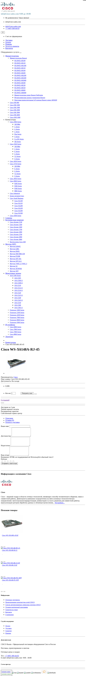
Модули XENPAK (16, 268)
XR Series (17, 141)
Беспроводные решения (14, 220)
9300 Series (18, 186)
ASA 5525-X (18, 295)
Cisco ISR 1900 (15, 107)
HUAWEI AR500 (19, 83)
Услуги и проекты (12, 46)
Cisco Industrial (15, 193)
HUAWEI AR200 (19, 73)
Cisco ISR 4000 (15, 115)
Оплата (8, 42)
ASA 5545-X (18, 300)
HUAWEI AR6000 (20, 93)
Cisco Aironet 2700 (16, 234)
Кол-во (8, 393)
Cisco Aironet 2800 (16, 237)
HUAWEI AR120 (19, 63)
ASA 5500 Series (15, 275)
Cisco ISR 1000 (15, 105)
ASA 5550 (17, 303)
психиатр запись (6, 672)
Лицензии (9, 337)
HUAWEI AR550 (19, 88)
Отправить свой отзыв (9, 463)
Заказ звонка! (17, 18)
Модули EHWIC (15, 246)
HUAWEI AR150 (19, 68)
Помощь (8, 44)
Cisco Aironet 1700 (16, 229)
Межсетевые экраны (13, 273)
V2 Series (17, 156)
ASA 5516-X (18, 290)
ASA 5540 (17, 298)
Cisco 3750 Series (15, 164)
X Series (17, 159)
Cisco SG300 (18, 211)
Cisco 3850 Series (15, 178)
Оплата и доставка (12, 422)
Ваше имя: (5, 426)
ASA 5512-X (18, 288)
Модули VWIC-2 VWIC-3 (18, 264)
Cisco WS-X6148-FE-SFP (10, 580)
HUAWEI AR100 (19, 60)
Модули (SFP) (10, 244)
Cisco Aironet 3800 (16, 239)
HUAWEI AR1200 (20, 65)
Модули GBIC (14, 249)
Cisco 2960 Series (15, 122)
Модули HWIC (15, 251)
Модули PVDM (15, 256)
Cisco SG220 (18, 208)
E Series (17, 151)
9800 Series (18, 191)
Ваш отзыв (5, 455)
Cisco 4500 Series (15, 216)
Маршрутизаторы (12, 56)
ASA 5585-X (18, 307)
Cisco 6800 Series (15, 327)
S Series (16, 137)
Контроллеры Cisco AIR (18, 242)
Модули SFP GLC (16, 261)
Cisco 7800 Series (15, 329)
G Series (17, 129)
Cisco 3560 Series (15, 144)
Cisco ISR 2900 (15, 110)
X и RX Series (19, 139)
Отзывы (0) (9, 420)
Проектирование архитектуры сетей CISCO (20, 602)
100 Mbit (17, 124)
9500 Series (18, 188)
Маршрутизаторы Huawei (18, 58)
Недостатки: (5, 445)
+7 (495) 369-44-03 (12, 656)
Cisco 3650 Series (15, 161)
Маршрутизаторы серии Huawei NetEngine (28, 95)
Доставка (8, 40)
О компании (9, 615)
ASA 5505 (17, 278)
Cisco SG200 (18, 206)
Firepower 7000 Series (17, 317)
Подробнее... (60, 503)
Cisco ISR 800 (14, 102)
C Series (17, 127)
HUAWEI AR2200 (20, 75)
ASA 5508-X (18, 283)
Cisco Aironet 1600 (16, 227)
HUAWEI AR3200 (20, 78)
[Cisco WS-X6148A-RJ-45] (16, 373)
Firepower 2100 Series (17, 312)
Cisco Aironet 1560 (16, 224)
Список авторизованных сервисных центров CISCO (23, 605)
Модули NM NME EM (17, 254)
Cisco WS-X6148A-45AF (10, 535)
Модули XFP (14, 271)
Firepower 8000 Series (17, 320)
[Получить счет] (2, 546)
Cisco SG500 (18, 213)
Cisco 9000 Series (15, 181)
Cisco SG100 (18, 201)
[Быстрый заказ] (4, 546)
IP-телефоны (10, 325)
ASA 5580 (17, 305)
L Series (16, 132)
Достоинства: (6, 436)
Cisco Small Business (16, 198)
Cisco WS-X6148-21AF (9, 565)
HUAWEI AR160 (19, 70)
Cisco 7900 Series (15, 332)
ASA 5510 (17, 285)
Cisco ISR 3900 (15, 112)
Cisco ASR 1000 (15, 117)
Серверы (8, 218)
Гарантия (8, 631)
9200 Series (18, 183)
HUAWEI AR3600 (20, 80)
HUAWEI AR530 (19, 85)
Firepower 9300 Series (17, 322)
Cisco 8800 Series (15, 334)
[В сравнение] (84, 0)
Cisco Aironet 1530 (16, 222)
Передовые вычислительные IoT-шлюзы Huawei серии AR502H (35, 100)
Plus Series (17, 134)
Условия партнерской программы (16, 607)
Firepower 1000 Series (17, 310)
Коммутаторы (10, 342)
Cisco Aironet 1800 (16, 232)
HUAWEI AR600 (19, 90)
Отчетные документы (12, 600)
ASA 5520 (17, 293)
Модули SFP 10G (15, 259)
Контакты (9, 48)
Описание (9, 418)
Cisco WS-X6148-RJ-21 (9, 550)
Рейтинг (4, 459)
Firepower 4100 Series (17, 315)
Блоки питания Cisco (17, 196)
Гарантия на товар (11, 610)
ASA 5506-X (18, 280)
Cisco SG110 (18, 203)
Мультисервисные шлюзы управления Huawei (29, 97)
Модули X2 (13, 266)
